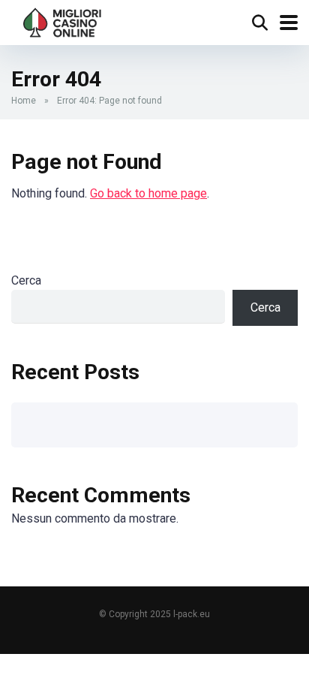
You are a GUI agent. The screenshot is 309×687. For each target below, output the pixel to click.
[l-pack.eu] (62, 21)
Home (23, 100)
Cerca (26, 280)
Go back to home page (148, 193)
